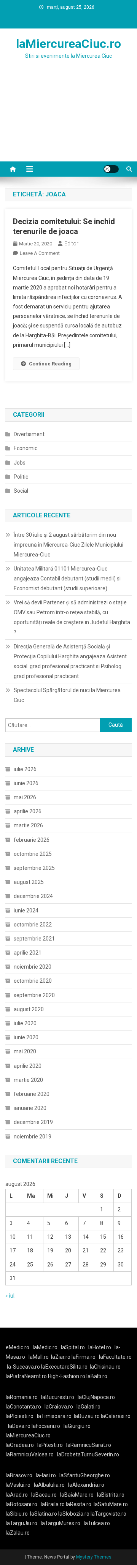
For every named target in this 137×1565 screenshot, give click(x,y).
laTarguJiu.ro (23, 1523)
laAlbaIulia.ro (49, 1485)
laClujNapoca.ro (96, 1397)
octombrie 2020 (33, 981)
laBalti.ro (96, 1376)
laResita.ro (78, 1504)
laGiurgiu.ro (78, 1426)
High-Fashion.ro (66, 1376)
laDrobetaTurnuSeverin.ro (88, 1454)
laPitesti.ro (50, 1445)
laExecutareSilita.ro (64, 1367)
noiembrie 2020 (32, 967)
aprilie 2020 (27, 1066)
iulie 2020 (25, 1023)
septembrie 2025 (34, 868)
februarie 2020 (31, 1094)
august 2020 (29, 1009)
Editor (71, 243)
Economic (25, 448)
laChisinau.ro (105, 1367)
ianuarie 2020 (30, 1108)
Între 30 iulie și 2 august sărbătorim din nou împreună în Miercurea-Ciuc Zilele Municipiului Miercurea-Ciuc (68, 545)
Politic (21, 477)
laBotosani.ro (21, 1504)
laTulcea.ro (97, 1523)
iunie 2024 (26, 910)
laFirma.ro (84, 1357)
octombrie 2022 (33, 925)
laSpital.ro (73, 1347)
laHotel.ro (99, 1347)
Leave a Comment (40, 253)
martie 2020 (28, 1080)
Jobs (19, 463)
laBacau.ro (44, 1495)
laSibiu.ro (17, 1514)
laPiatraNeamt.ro (26, 1376)
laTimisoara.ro (54, 1416)
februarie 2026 (31, 840)
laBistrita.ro (110, 1495)
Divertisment (29, 434)
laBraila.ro (53, 1504)
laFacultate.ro (115, 1357)
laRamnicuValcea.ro (30, 1454)
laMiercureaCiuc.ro (68, 43)
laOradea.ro (20, 1445)
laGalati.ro (88, 1407)
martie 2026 (28, 825)
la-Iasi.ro (46, 1475)
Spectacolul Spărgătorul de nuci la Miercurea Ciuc (67, 695)
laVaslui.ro (20, 1485)
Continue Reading (50, 364)
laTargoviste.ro (108, 1514)
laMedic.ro (46, 1347)
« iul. (10, 1296)
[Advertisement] (68, 120)
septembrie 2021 (34, 939)
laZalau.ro (18, 1533)
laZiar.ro (61, 1357)
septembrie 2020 (34, 995)
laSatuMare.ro (111, 1504)
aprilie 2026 (27, 811)
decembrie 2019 (33, 1122)
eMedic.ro (17, 1347)
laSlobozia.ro (73, 1514)
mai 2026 (25, 797)
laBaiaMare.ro (77, 1495)
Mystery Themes (94, 1557)
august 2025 (29, 882)
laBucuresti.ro (57, 1397)
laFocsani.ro (45, 1426)
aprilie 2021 (27, 953)
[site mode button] (111, 169)
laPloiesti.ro (19, 1416)
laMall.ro (39, 1357)
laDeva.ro (19, 1426)
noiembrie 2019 (32, 1136)
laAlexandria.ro (86, 1485)
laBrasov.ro (19, 1475)
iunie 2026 (26, 783)
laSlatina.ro (43, 1514)
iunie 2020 (26, 1037)
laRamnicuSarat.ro (88, 1445)
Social (21, 491)
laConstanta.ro (23, 1407)
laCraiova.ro (59, 1407)
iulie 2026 (25, 769)
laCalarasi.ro (116, 1416)
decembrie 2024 (33, 896)
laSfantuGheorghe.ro (84, 1475)
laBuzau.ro (87, 1416)
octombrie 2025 (33, 854)
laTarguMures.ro (60, 1523)
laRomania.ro (22, 1397)
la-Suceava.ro (23, 1367)
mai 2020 (25, 1051)
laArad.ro (17, 1495)
